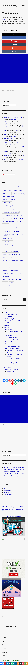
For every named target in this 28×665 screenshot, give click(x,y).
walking (5, 282)
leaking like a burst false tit (11, 251)
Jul (23, 126)
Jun (21, 117)
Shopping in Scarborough (11, 476)
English (6, 174)
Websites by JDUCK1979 (12, 369)
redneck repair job (8, 264)
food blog (5, 225)
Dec (15, 119)
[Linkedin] (15, 380)
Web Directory (8, 367)
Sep (7, 124)
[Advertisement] (14, 68)
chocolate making (8, 209)
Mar (13, 117)
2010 (5, 130)
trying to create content (10, 279)
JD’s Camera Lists (12, 337)
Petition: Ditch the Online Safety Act (14, 467)
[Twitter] (6, 380)
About (5, 312)
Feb (10, 138)
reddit (15, 48)
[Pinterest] (12, 380)
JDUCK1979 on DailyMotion (13, 346)
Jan (8, 117)
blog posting (6, 193)
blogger (21, 190)
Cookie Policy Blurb (11, 319)
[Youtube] (12, 383)
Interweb (5, 19)
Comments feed (8, 492)
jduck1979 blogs (7, 241)
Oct (10, 128)
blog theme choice (8, 196)
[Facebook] (4, 380)
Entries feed (7, 490)
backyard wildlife (15, 187)
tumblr (15, 44)
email (15, 51)
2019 (5, 138)
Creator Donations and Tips (13, 321)
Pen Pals (7, 333)
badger (5, 190)
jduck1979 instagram (9, 245)
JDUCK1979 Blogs (10, 6)
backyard (5, 187)
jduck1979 (14, 238)
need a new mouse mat (10, 257)
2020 (5, 142)
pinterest (15, 41)
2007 (5, 117)
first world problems (15, 221)
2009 (5, 126)
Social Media (9, 323)
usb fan (21, 279)
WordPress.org (8, 494)
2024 (5, 155)
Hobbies (6, 327)
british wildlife (7, 202)
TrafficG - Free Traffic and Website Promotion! (14, 516)
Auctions (6, 325)
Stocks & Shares (10, 342)
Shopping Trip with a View (11, 471)
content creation (16, 215)
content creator (7, 218)
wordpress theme (8, 286)
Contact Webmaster (11, 314)
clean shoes (6, 215)
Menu (23, 5)
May (18, 117)
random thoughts (17, 260)
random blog (6, 260)
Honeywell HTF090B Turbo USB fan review (13, 235)
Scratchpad (10, 316)
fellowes (5, 221)
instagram (6, 238)
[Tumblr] (21, 380)
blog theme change (18, 193)
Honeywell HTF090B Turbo (11, 231)
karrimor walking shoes (10, 248)
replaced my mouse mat (10, 267)
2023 (5, 151)
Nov (12, 119)
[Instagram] (9, 380)
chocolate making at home (11, 212)
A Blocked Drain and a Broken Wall (14, 474)
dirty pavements (19, 218)
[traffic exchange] (14, 526)
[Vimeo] (24, 380)
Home (4, 637)
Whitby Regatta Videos (12, 348)
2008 (5, 121)
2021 (5, 147)
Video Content (8, 344)
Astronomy (8, 329)
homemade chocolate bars (11, 228)
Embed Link (10, 371)
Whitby (11, 282)
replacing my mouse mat (10, 270)
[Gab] (15, 383)
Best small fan (13, 190)
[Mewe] (18, 380)
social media (6, 276)
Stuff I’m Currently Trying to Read (14, 469)
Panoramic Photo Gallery (14, 340)
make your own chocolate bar (12, 254)
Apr (16, 117)
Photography (9, 335)
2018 (5, 134)
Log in (5, 488)
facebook (15, 37)
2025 (5, 159)
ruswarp (20, 273)
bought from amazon (9, 199)
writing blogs (19, 286)
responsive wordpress (9, 273)
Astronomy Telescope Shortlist (16, 331)
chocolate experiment (9, 206)
